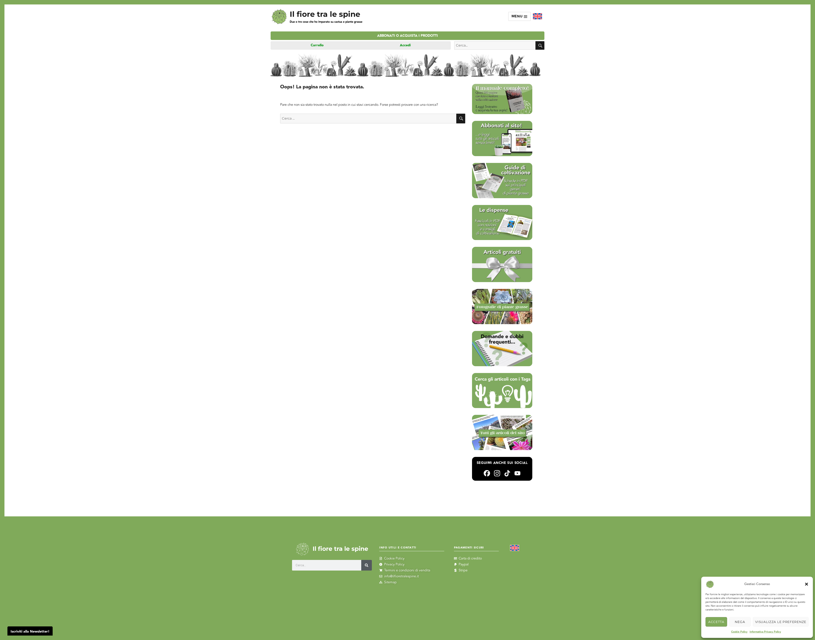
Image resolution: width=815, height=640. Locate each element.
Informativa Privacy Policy (765, 632)
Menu (517, 16)
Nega (740, 622)
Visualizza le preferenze (780, 622)
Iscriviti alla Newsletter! (30, 631)
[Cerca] (366, 565)
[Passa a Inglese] (537, 16)
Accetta (716, 622)
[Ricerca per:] (494, 45)
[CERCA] (539, 45)
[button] (806, 584)
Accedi (405, 45)
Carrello (317, 45)
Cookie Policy (739, 632)
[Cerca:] (368, 118)
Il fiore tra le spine (325, 14)
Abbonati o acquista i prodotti (407, 35)
